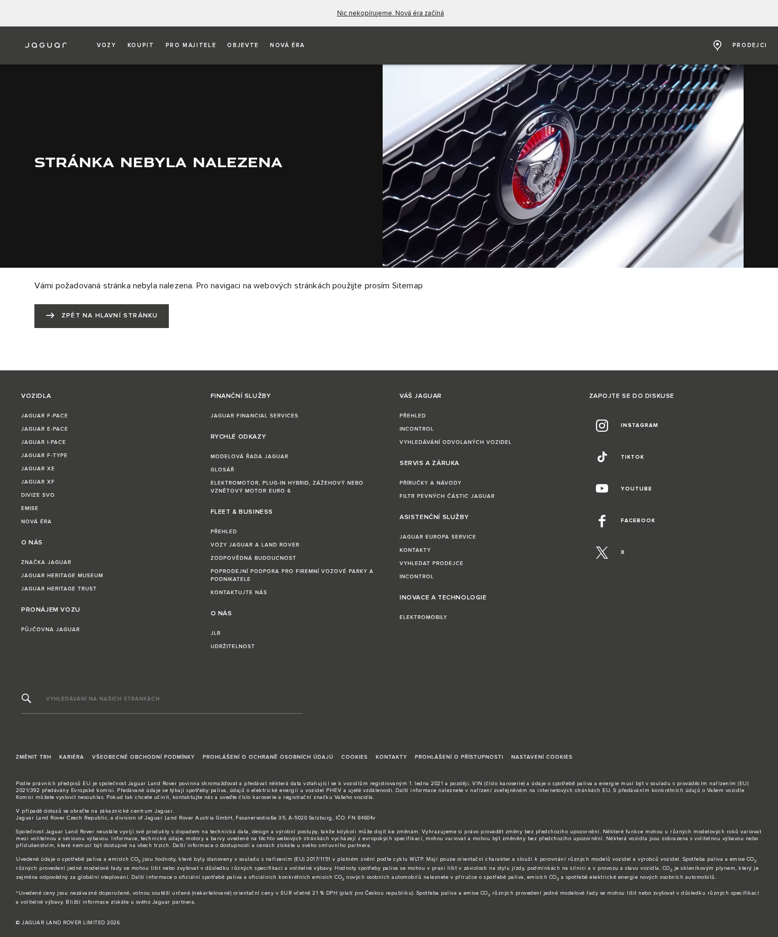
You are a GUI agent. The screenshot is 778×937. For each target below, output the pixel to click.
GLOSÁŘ (222, 470)
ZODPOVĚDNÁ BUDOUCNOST (253, 558)
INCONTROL (417, 429)
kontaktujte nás (193, 797)
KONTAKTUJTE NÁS (239, 592)
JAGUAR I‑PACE (43, 442)
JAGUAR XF (38, 482)
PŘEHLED (224, 532)
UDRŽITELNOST (233, 646)
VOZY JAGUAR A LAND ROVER (255, 545)
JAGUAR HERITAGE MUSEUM (62, 575)
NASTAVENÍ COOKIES (542, 757)
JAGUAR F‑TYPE (44, 455)
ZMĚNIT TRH (33, 757)
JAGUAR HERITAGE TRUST (59, 589)
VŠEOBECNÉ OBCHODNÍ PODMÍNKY (143, 757)
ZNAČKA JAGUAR (46, 562)
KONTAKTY (415, 550)
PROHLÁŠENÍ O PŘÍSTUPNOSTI (459, 757)
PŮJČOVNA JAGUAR (50, 629)
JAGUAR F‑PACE (44, 416)
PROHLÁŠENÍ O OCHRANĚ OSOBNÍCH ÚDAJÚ (268, 757)
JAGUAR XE (38, 469)
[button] (107, 45)
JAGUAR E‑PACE (44, 429)
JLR (216, 633)
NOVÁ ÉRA (36, 521)
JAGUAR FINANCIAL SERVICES (254, 416)
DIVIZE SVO (38, 495)
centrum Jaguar (151, 811)
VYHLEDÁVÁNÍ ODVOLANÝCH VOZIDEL (456, 442)
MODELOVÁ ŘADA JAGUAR (249, 456)
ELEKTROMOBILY (423, 617)
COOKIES (354, 757)
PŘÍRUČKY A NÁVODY (431, 483)
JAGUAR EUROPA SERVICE (438, 537)
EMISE (30, 508)
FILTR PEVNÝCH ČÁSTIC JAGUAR (447, 496)
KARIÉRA (71, 757)
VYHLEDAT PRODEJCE (432, 563)
